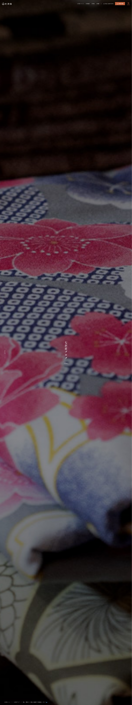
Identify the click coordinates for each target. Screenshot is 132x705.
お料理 (93, 3)
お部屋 (97, 3)
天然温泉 (88, 3)
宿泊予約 (121, 3)
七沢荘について (80, 3)
